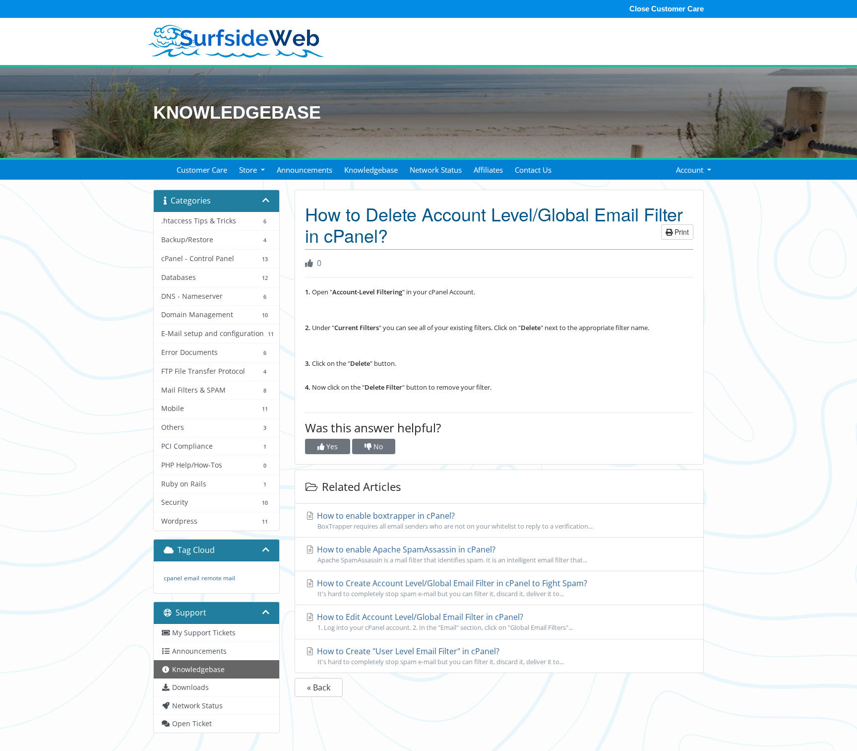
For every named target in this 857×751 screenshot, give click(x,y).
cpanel (173, 578)
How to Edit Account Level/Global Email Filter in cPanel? (444, 622)
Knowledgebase (371, 170)
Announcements (304, 170)
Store (249, 170)
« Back (318, 687)
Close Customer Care (666, 8)
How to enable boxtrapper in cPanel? (454, 520)
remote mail (218, 578)
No (377, 446)
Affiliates (488, 170)
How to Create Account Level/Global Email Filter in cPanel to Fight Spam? (451, 588)
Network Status (436, 170)
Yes (331, 446)
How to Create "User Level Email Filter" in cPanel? (439, 656)
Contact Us (533, 170)
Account (690, 170)
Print (681, 232)
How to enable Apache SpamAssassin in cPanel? (451, 554)
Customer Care (202, 170)
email (191, 578)
